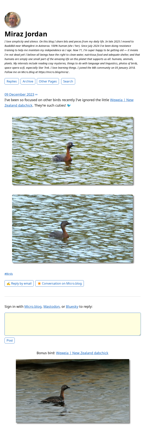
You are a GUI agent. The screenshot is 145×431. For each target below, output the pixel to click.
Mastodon (51, 306)
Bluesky (72, 306)
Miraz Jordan (26, 33)
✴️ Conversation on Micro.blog (59, 283)
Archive (28, 81)
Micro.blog (33, 306)
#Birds (9, 274)
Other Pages (48, 81)
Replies (12, 81)
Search (68, 81)
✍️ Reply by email (19, 283)
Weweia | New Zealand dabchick (82, 353)
